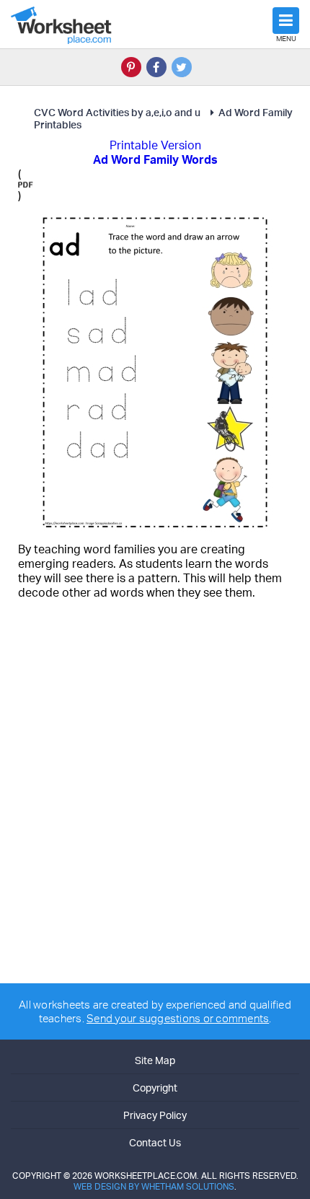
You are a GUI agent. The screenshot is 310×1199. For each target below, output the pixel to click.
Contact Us (155, 1142)
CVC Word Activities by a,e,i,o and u (117, 112)
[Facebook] (156, 67)
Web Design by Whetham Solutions (154, 1186)
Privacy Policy (155, 1115)
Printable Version (155, 145)
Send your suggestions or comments (178, 1018)
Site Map (155, 1060)
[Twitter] (182, 67)
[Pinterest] (131, 67)
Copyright (155, 1087)
